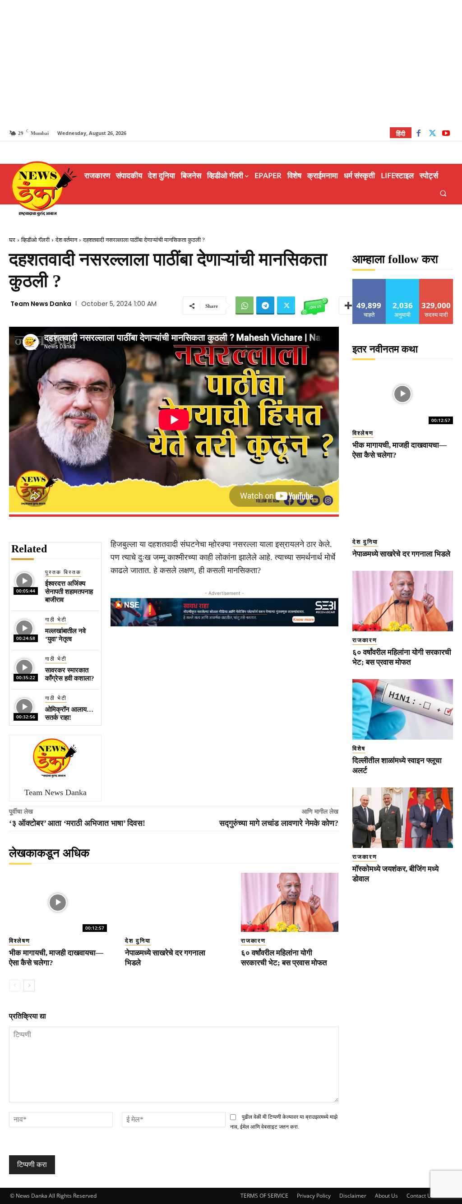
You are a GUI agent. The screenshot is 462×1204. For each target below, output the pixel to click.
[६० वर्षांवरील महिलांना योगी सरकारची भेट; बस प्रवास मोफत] (290, 902)
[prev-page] (14, 985)
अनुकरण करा (403, 282)
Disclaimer (352, 1195)
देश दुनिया (138, 940)
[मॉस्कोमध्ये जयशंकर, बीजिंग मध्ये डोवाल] (402, 817)
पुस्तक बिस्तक (63, 572)
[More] (348, 305)
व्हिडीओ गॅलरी (35, 239)
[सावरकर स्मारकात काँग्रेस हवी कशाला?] (24, 668)
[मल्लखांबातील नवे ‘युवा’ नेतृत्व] (24, 629)
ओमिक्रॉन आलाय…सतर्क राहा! (69, 713)
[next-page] (29, 985)
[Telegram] (265, 305)
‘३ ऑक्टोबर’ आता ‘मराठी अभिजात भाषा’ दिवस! (77, 823)
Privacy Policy (314, 1195)
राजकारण (253, 940)
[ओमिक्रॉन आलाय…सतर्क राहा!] (24, 707)
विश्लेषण (19, 940)
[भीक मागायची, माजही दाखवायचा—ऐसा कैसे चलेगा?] (58, 902)
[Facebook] (418, 134)
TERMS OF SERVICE (264, 1195)
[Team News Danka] (55, 757)
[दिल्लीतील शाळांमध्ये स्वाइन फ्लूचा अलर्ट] (402, 709)
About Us (386, 1195)
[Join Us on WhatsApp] (314, 305)
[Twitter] (432, 134)
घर (12, 239)
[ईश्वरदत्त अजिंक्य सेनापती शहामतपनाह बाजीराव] (24, 581)
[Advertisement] (231, 63)
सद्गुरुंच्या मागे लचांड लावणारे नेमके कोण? (278, 823)
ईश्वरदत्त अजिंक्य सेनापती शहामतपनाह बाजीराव (69, 591)
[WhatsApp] (245, 305)
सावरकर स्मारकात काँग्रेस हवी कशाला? (69, 674)
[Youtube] (446, 134)
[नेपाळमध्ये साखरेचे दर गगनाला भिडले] (174, 902)
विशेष (358, 748)
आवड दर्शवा (369, 282)
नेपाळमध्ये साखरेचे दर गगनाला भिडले (401, 554)
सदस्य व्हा (436, 282)
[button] (443, 192)
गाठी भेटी (56, 619)
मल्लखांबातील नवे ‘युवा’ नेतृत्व (65, 635)
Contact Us (420, 1195)
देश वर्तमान (66, 239)
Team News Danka (40, 304)
